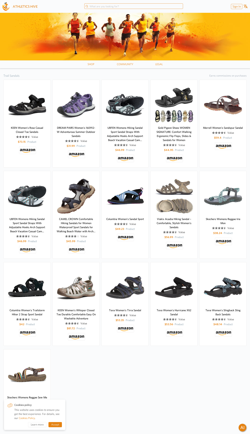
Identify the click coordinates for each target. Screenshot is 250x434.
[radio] (17, 137)
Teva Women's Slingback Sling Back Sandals (222, 312)
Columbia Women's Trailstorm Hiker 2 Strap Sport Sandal (27, 312)
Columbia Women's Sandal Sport (125, 219)
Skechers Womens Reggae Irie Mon (223, 221)
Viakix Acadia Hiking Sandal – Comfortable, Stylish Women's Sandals (174, 223)
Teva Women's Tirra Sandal (125, 310)
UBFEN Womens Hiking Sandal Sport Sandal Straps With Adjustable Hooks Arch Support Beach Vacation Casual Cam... (125, 134)
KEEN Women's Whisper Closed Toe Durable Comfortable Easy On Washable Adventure (76, 314)
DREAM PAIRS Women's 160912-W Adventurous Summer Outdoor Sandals (76, 132)
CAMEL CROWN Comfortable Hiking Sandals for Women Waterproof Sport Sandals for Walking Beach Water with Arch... (76, 225)
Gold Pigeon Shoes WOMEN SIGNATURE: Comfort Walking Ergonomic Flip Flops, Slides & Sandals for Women (173, 134)
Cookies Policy (27, 418)
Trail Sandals (11, 76)
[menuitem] (236, 6)
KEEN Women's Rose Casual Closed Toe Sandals (27, 130)
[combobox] (133, 6)
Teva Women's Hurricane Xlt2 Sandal (174, 312)
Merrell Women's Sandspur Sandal (223, 128)
